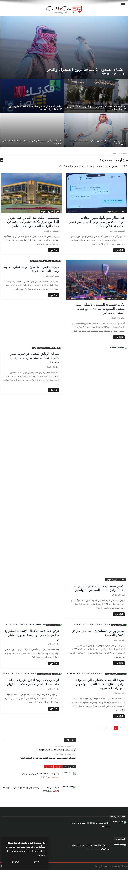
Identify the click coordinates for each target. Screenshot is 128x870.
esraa (119, 74)
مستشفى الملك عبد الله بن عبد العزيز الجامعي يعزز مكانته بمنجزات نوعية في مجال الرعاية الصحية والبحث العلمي (33, 222)
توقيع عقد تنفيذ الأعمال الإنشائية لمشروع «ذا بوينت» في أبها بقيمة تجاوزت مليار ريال (32, 635)
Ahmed (56, 791)
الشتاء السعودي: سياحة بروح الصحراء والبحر (86, 69)
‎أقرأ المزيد (119, 250)
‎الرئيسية (125, 153)
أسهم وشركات (54, 347)
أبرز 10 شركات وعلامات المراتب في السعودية (89, 845)
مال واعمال (105, 849)
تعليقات (49, 767)
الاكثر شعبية (69, 767)
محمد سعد (55, 777)
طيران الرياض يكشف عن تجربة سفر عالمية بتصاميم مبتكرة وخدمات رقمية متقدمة (34, 358)
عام (123, 211)
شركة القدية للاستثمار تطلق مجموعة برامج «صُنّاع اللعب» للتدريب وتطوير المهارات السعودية (100, 684)
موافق (36, 861)
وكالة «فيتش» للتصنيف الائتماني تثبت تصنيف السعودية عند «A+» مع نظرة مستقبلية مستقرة (100, 308)
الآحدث (58, 767)
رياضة (48, 261)
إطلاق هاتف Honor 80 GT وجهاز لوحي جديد (40, 773)
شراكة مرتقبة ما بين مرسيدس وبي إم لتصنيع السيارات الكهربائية (31, 787)
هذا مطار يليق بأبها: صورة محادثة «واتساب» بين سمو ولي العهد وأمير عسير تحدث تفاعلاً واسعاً (97, 222)
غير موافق (16, 861)
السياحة (56, 261)
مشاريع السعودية (112, 211)
